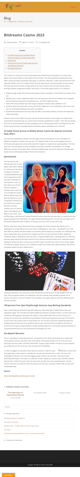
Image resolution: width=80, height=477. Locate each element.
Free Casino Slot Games (11, 422)
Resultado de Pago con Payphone (14, 418)
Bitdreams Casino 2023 (25, 21)
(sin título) (7, 430)
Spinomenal (12, 60)
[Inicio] (4, 21)
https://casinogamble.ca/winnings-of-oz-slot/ (19, 376)
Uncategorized (44, 42)
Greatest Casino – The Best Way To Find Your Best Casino (21, 426)
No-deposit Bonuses (15, 68)
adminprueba (12, 42)
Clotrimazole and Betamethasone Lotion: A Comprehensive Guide (24, 433)
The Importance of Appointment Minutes (15, 393)
